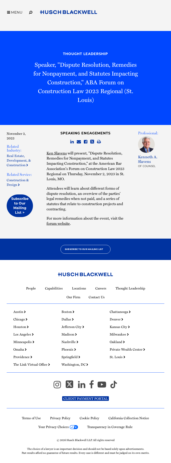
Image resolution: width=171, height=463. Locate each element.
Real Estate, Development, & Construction (19, 160)
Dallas (67, 319)
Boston (67, 311)
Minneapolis (23, 342)
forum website (58, 223)
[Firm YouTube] (104, 386)
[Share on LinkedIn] (72, 141)
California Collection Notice (128, 418)
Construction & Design (18, 182)
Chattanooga (119, 311)
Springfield (70, 357)
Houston (20, 326)
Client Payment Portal (85, 398)
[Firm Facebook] (93, 386)
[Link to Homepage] (68, 12)
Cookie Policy (89, 418)
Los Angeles (22, 334)
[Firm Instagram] (59, 386)
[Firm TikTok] (113, 386)
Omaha (19, 349)
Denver (115, 319)
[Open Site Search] (30, 11)
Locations (79, 288)
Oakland (116, 342)
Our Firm (73, 297)
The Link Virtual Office (30, 364)
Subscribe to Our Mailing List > (20, 206)
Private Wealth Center (126, 349)
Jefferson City (72, 326)
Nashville (69, 342)
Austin (18, 311)
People (31, 288)
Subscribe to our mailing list (84, 249)
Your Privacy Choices (54, 426)
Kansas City (119, 326)
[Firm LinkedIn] (83, 386)
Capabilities (54, 288)
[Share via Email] (79, 141)
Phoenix (68, 349)
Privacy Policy (60, 418)
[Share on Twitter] (92, 141)
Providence (21, 357)
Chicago (19, 319)
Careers (100, 288)
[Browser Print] (99, 141)
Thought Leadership (85, 54)
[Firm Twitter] (71, 386)
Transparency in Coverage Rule (110, 426)
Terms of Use (31, 418)
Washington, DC (74, 364)
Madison (68, 334)
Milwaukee (118, 334)
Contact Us (97, 297)
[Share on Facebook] (85, 141)
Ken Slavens (57, 153)
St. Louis (116, 357)
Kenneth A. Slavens (147, 159)
